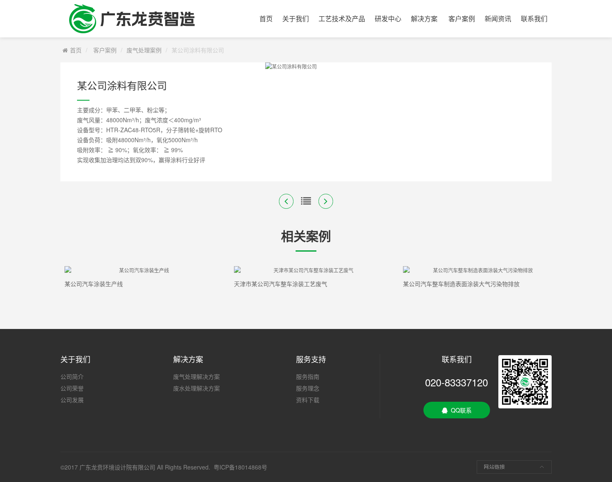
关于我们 (295, 18)
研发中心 (388, 18)
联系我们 (534, 18)
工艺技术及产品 (341, 18)
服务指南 (307, 376)
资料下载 (307, 399)
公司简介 (72, 376)
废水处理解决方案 (196, 388)
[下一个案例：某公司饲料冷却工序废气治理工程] (325, 201)
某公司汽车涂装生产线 (94, 283)
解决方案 (424, 18)
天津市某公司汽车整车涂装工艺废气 (280, 283)
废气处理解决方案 (196, 376)
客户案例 (461, 18)
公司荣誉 (72, 388)
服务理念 (307, 388)
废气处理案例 (144, 50)
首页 (266, 18)
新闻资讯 (498, 18)
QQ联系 (460, 410)
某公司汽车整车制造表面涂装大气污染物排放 (461, 283)
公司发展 (72, 399)
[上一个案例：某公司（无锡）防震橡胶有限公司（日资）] (286, 201)
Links (514, 467)
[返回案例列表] (306, 201)
